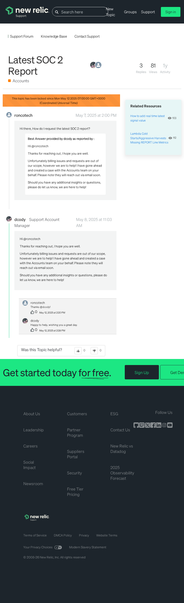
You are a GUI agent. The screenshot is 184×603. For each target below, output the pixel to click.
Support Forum (21, 36)
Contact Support (87, 36)
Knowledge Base (54, 36)
